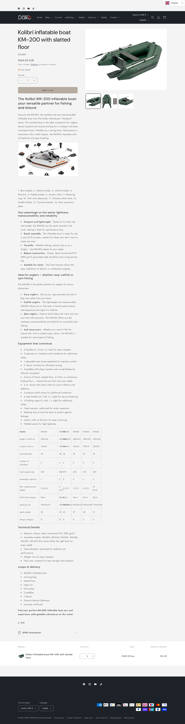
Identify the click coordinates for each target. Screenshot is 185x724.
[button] (48, 17)
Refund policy (129, 718)
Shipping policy (116, 718)
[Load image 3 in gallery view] (126, 101)
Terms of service (101, 718)
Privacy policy (59, 718)
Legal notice (88, 718)
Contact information (74, 718)
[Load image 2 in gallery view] (109, 101)
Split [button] (23, 622)
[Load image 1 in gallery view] (93, 101)
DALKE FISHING (30, 718)
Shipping (34, 64)
